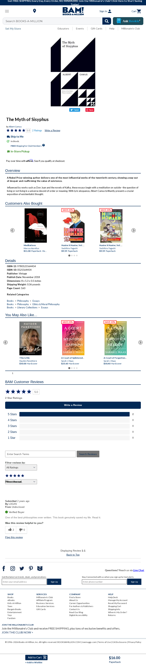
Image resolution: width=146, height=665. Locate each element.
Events (80, 28)
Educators (63, 28)
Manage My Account (117, 600)
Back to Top (73, 554)
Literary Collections (27, 307)
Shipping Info (114, 609)
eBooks (11, 600)
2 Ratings (37, 130)
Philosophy (23, 300)
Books (10, 300)
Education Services (45, 606)
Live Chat (138, 570)
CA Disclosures (119, 642)
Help (111, 28)
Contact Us (74, 609)
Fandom (11, 618)
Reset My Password (117, 603)
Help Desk (113, 597)
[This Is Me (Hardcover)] (31, 338)
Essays (36, 300)
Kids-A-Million (14, 603)
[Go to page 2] (71, 255)
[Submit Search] (106, 21)
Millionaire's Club (130, 28)
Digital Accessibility (78, 615)
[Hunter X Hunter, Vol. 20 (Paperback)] (111, 226)
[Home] (73, 11)
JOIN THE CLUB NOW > (17, 632)
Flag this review (14, 537)
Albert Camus (15, 126)
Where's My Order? (117, 612)
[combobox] (59, 21)
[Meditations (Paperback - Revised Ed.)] (36, 225)
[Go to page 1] (69, 255)
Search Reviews (88, 454)
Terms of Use (104, 642)
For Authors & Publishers (81, 606)
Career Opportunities (79, 603)
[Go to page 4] (76, 255)
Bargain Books (14, 609)
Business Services (45, 603)
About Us (73, 600)
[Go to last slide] (12, 230)
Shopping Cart (114, 606)
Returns (112, 615)
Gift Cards (96, 28)
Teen (9, 606)
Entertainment (14, 612)
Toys (9, 615)
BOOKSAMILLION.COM (68, 642)
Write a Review (52, 130)
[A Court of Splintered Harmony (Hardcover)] (73, 338)
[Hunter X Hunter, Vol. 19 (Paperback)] (73, 226)
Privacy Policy (134, 642)
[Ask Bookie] (128, 21)
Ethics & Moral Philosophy (46, 304)
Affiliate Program (44, 600)
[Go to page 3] (74, 255)
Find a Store (74, 597)
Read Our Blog (76, 612)
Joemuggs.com (89, 642)
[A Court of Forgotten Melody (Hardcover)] (116, 338)
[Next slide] (133, 230)
